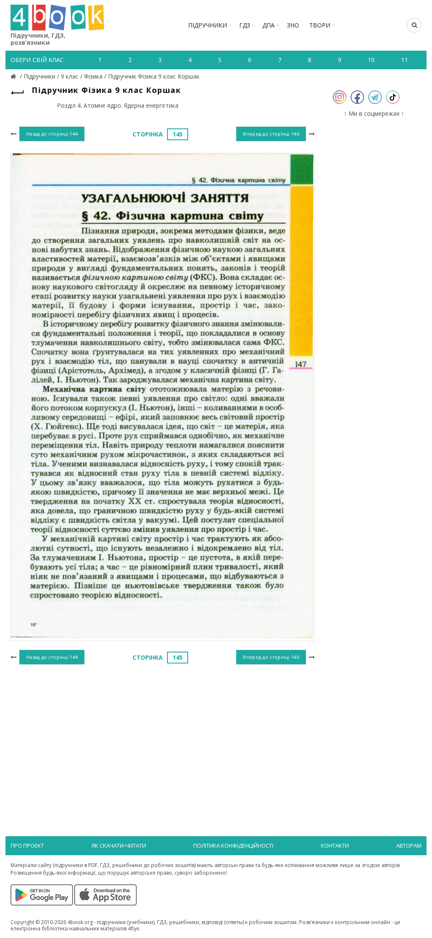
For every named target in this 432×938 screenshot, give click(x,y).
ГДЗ (244, 25)
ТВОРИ (319, 25)
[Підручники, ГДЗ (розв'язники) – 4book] (14, 76)
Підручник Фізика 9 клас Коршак (154, 76)
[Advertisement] (163, 736)
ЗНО (293, 25)
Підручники (207, 25)
